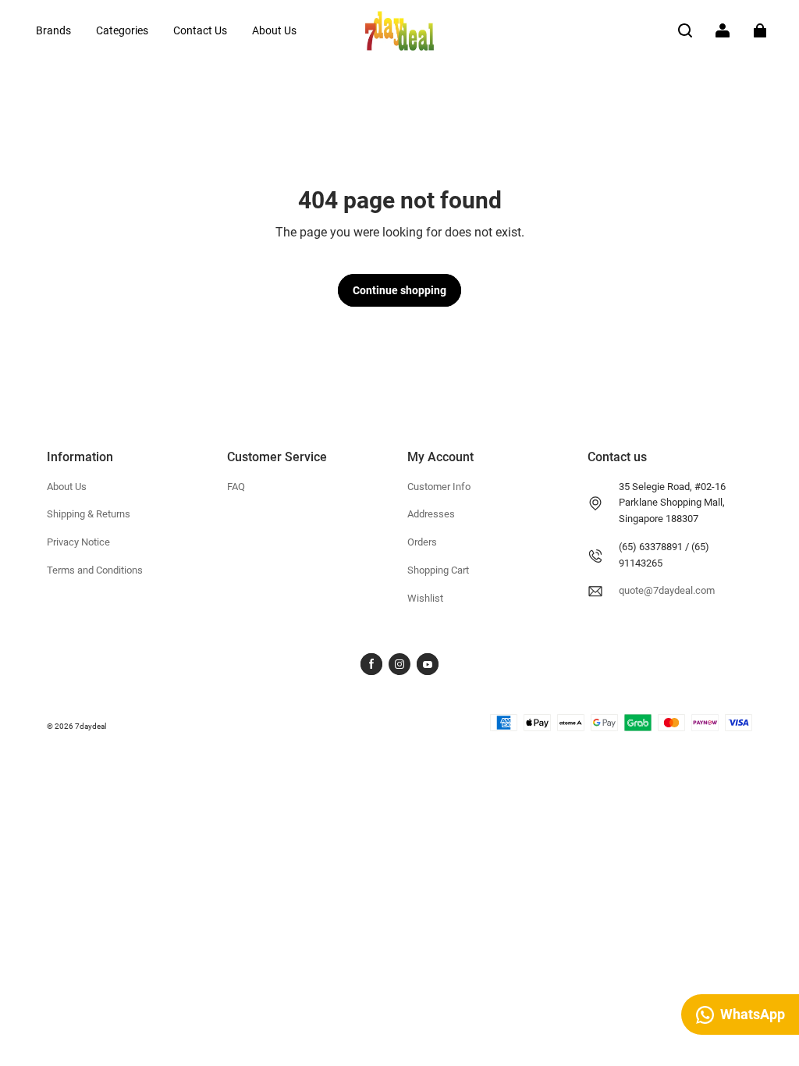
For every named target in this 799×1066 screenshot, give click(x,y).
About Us (274, 30)
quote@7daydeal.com (667, 590)
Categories (122, 30)
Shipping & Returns (88, 514)
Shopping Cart (438, 570)
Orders (422, 542)
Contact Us (200, 30)
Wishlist (425, 598)
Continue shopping (399, 290)
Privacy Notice (78, 542)
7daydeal (90, 726)
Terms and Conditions (95, 570)
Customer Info (439, 486)
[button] (685, 30)
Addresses (431, 514)
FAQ (236, 486)
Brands (53, 30)
